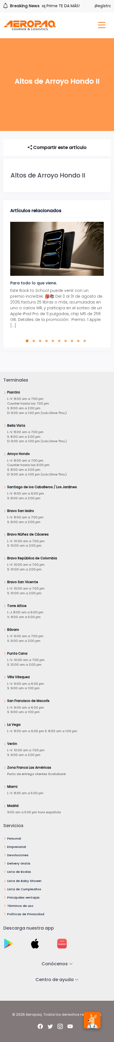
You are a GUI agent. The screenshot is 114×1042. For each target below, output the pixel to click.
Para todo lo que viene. (33, 283)
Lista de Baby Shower (24, 881)
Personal (14, 838)
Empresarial (16, 847)
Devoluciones (17, 855)
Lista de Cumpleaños (24, 889)
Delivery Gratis (18, 863)
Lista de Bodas (19, 871)
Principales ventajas (23, 897)
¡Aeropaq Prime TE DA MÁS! (48, 6)
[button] (28, 340)
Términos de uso (20, 906)
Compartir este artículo (59, 147)
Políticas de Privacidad (25, 914)
